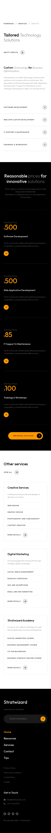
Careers (7, 782)
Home (7, 732)
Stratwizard (15, 5)
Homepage (9, 24)
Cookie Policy (9, 777)
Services (22, 24)
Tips (6, 758)
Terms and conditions (12, 772)
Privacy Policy (9, 768)
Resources (10, 738)
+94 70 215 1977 (13, 803)
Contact (9, 751)
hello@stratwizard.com (16, 799)
